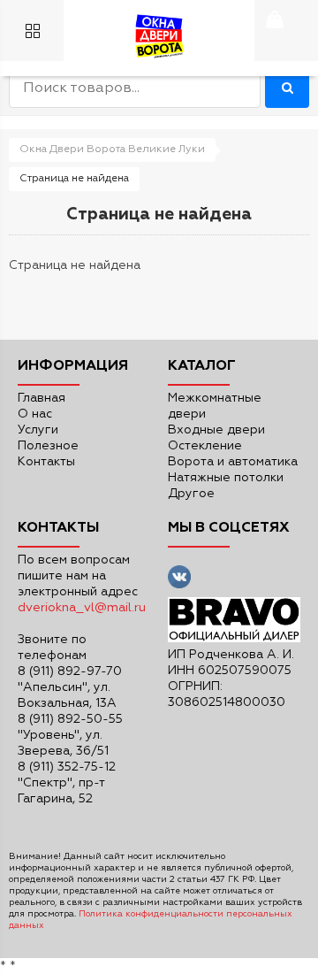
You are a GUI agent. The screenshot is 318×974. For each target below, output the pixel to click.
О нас (35, 414)
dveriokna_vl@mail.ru (82, 608)
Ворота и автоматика (233, 462)
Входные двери (216, 430)
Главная (41, 398)
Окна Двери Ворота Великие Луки (112, 149)
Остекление (205, 446)
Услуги (38, 430)
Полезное (48, 446)
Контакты (46, 462)
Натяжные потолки (226, 478)
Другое (191, 493)
